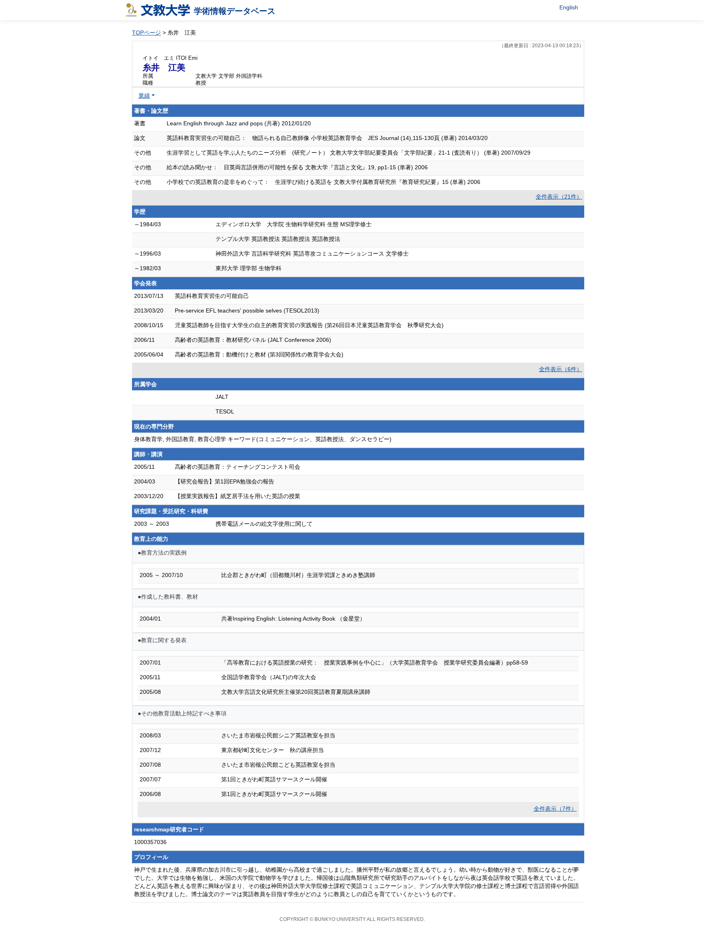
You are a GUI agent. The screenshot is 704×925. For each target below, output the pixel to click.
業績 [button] (144, 95)
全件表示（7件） (555, 808)
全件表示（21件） (559, 196)
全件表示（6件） (560, 369)
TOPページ (146, 32)
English (568, 7)
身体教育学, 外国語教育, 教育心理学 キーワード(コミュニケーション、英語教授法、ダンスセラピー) (263, 439)
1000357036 (150, 842)
